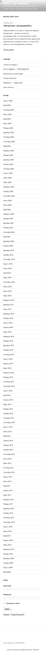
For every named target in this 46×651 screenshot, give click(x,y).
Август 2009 (8, 567)
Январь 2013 (8, 445)
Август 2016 (8, 323)
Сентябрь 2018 (9, 282)
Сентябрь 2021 (9, 232)
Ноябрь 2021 (8, 227)
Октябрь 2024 (8, 137)
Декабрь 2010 (8, 508)
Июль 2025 (7, 114)
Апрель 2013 (8, 440)
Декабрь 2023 (8, 159)
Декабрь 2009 (8, 558)
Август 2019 (8, 264)
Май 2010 (7, 536)
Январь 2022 (8, 218)
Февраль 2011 (8, 499)
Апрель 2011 (8, 490)
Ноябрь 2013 (8, 413)
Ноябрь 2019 (8, 255)
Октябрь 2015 (8, 354)
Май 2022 (7, 209)
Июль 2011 (7, 481)
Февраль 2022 (8, 214)
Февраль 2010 (8, 549)
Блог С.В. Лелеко (16, 3)
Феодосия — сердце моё (12, 82)
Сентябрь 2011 (9, 472)
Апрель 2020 (8, 246)
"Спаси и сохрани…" (11, 64)
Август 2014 (8, 390)
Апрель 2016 (8, 327)
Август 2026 (8, 101)
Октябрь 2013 (8, 418)
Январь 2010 (8, 554)
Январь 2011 (8, 504)
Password (7, 594)
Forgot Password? (17, 614)
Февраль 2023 (8, 187)
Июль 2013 (7, 431)
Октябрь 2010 (8, 517)
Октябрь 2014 (8, 381)
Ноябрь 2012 (8, 449)
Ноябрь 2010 (8, 513)
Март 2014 (7, 404)
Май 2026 (7, 105)
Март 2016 (7, 332)
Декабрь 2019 (8, 250)
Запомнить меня (13, 603)
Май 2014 (7, 395)
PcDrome (36, 650)
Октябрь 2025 (8, 110)
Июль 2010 (7, 531)
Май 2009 (7, 572)
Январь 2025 (8, 128)
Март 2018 (7, 295)
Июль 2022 (7, 200)
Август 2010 (8, 526)
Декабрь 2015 (8, 345)
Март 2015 (7, 368)
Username (7, 586)
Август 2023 (8, 173)
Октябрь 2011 (8, 468)
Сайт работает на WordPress (14, 643)
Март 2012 (7, 463)
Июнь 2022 (7, 205)
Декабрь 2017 (8, 304)
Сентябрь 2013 (9, 422)
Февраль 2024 (8, 150)
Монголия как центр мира (13, 73)
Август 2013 (8, 427)
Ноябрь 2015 (8, 350)
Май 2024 (7, 146)
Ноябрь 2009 (8, 563)
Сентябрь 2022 (9, 196)
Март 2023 (7, 182)
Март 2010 (7, 545)
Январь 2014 (8, 409)
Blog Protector (26, 650)
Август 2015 (8, 359)
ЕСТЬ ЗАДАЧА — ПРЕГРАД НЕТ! (16, 69)
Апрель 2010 (8, 540)
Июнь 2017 (7, 309)
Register (6, 614)
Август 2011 (8, 477)
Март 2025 (7, 123)
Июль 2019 (7, 268)
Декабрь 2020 (8, 241)
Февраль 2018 (8, 300)
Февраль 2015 (8, 372)
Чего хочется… (9, 87)
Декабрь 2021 (8, 223)
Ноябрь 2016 (8, 318)
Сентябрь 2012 (9, 454)
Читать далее (8, 49)
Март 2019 (7, 277)
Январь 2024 (8, 155)
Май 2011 (7, 486)
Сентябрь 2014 (9, 386)
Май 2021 (7, 236)
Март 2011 (7, 495)
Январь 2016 (8, 341)
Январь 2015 (8, 377)
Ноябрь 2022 (8, 191)
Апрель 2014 (8, 400)
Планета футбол (9, 78)
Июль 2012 (7, 459)
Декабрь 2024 (8, 132)
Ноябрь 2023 (8, 164)
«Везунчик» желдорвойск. (17, 25)
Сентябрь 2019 (9, 259)
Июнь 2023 (7, 178)
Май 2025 (7, 119)
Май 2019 (7, 273)
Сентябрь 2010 (9, 522)
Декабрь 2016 (8, 313)
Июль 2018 (7, 286)
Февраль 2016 (8, 336)
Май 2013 (7, 436)
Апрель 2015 (8, 363)
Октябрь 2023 (8, 169)
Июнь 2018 (7, 291)
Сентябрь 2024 (9, 141)
